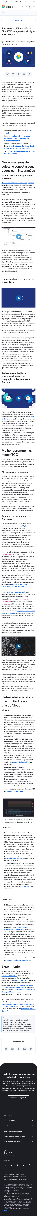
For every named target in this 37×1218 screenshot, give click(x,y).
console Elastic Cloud (9, 976)
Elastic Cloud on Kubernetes (19, 148)
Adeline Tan (8, 42)
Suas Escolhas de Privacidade (21, 1208)
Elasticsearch (18, 146)
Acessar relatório (30, 2)
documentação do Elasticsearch (18, 960)
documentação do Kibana (15, 791)
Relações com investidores (14, 1136)
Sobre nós (8, 1115)
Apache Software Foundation (20, 1201)
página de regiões (15, 858)
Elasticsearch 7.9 (18, 526)
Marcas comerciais (9, 1174)
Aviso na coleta (8, 1208)
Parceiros (7, 1126)
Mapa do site (23, 1176)
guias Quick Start (20, 980)
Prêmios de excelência (12, 1142)
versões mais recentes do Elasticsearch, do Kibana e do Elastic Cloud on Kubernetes (17, 138)
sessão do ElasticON (20, 762)
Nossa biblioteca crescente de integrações (18, 183)
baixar (19, 992)
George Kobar (30, 42)
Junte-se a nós (9, 1120)
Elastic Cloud (23, 1004)
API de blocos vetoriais (16, 592)
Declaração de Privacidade (11, 1176)
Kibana (26, 146)
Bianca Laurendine (18, 42)
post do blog (24, 886)
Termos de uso (19, 1174)
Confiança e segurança (13, 1131)
